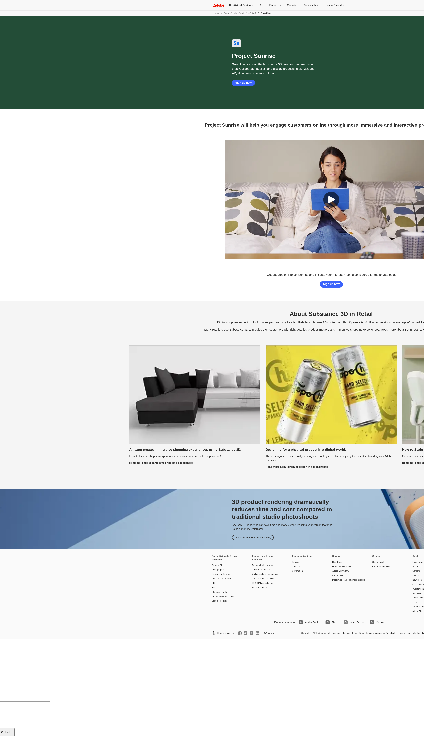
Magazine (292, 5)
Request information (381, 566)
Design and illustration (222, 574)
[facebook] (240, 633)
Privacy (346, 633)
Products (273, 5)
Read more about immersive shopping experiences (161, 462)
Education (296, 562)
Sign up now (243, 82)
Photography (218, 569)
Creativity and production (263, 578)
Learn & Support (333, 5)
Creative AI (217, 565)
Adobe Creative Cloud (234, 13)
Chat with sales (379, 562)
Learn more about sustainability (253, 537)
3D (261, 5)
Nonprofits (296, 566)
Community (310, 5)
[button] (331, 200)
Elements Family (219, 592)
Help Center (337, 562)
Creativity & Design (240, 5)
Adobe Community (340, 571)
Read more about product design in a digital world (297, 466)
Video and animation (221, 578)
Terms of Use (358, 633)
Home (216, 13)
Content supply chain (261, 569)
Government (297, 571)
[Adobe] (219, 5)
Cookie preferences (375, 633)
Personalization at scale (263, 565)
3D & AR (252, 13)
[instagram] (245, 633)
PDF (214, 583)
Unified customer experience (265, 574)
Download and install (341, 566)
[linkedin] (257, 633)
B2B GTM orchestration (262, 583)
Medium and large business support (347, 580)
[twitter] (251, 633)
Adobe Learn (338, 575)
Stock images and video (223, 596)
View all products (219, 601)
